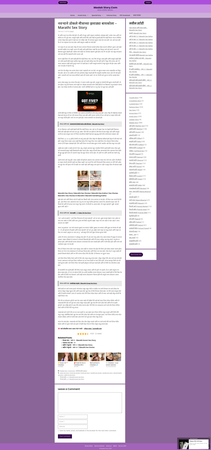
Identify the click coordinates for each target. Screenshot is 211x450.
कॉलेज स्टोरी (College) (136, 148)
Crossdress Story (135, 101)
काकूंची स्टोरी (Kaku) (135, 142)
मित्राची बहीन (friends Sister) (138, 210)
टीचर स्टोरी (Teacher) (135, 164)
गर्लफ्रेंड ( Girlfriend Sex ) (137, 151)
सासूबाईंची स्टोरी (133, 241)
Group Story (133, 113)
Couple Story (133, 98)
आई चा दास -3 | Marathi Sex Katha (141, 43)
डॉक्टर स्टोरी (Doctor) (135, 167)
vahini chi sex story (69, 375)
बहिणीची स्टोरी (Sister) (136, 179)
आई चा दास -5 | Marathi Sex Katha (141, 37)
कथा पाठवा (137, 15)
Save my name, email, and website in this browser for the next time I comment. (88, 431)
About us (109, 446)
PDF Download (125, 15)
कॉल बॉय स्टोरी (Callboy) (136, 145)
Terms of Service (99, 446)
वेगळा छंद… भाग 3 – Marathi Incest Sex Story (79, 340)
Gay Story (132, 110)
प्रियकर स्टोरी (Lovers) (135, 176)
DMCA (115, 446)
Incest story (82, 15)
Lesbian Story (134, 120)
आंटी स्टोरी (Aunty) (135, 132)
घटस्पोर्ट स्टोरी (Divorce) (136, 160)
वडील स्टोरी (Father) (135, 222)
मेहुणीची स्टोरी (133, 216)
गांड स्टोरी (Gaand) (135, 154)
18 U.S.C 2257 (122, 446)
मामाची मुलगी (133, 197)
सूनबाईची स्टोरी (133, 244)
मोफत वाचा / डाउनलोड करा (93, 329)
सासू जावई (132, 238)
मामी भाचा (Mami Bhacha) (138, 200)
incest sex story (85, 373)
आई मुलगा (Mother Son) (137, 126)
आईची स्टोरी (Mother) (136, 129)
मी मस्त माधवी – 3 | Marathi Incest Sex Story (72, 379)
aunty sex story (64, 373)
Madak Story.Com (105, 7)
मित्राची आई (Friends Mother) (138, 207)
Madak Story (64, 371)
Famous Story (111, 15)
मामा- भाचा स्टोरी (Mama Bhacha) (140, 192)
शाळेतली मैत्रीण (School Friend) (139, 228)
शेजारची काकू (133, 232)
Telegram (148, 2)
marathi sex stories (96, 373)
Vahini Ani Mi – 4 (69, 343)
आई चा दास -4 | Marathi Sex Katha (141, 40)
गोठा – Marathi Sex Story (137, 52)
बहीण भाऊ (132, 182)
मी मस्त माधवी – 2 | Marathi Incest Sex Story (72, 377)
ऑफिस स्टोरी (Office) (135, 139)
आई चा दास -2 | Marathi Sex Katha (141, 46)
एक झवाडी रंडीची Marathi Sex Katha (141, 55)
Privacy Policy (89, 446)
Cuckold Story (134, 104)
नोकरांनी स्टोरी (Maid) (135, 170)
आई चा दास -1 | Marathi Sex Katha (141, 49)
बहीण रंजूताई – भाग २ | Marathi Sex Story (77, 345)
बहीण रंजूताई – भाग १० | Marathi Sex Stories (79, 348)
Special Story (96, 15)
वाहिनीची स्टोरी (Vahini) (81, 371)
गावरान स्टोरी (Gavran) (136, 157)
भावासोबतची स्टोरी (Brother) (138, 189)
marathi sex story (107, 373)
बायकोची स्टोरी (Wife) (135, 185)
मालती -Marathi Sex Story (137, 33)
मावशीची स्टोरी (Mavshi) (136, 203)
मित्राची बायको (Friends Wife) (138, 213)
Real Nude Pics (136, 255)
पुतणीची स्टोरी (133, 173)
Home (72, 15)
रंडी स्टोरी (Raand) (134, 219)
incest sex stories (75, 373)
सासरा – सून (132, 235)
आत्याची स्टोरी (133, 135)
